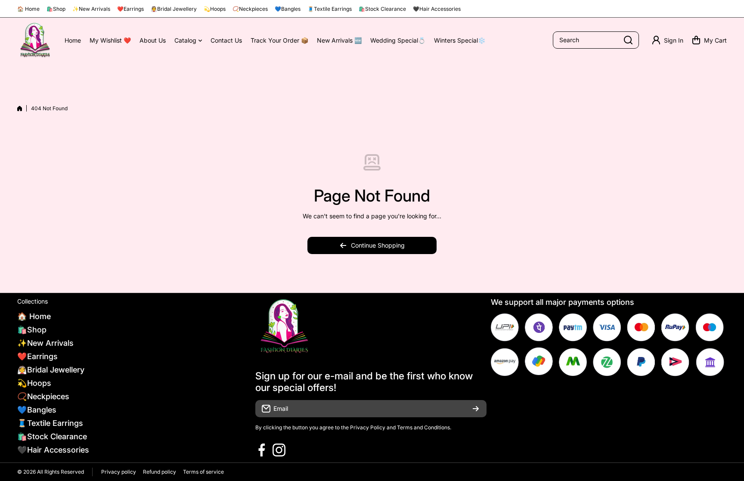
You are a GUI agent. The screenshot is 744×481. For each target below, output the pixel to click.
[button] (709, 40)
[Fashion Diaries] (34, 40)
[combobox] (596, 40)
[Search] (628, 40)
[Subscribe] (476, 408)
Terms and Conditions (423, 427)
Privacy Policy (367, 427)
